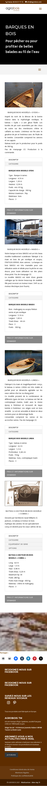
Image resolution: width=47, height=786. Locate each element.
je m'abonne (11, 755)
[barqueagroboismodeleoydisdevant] (23, 106)
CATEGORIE (13, 164)
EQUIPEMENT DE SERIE (18, 544)
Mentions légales (22, 772)
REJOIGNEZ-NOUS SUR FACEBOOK (18, 670)
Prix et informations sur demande (20, 211)
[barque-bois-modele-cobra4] (23, 505)
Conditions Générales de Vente (22, 769)
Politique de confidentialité (22, 776)
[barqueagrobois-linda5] (23, 374)
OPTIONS (13, 548)
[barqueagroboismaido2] (23, 243)
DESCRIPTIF (13, 159)
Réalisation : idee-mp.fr (30, 782)
